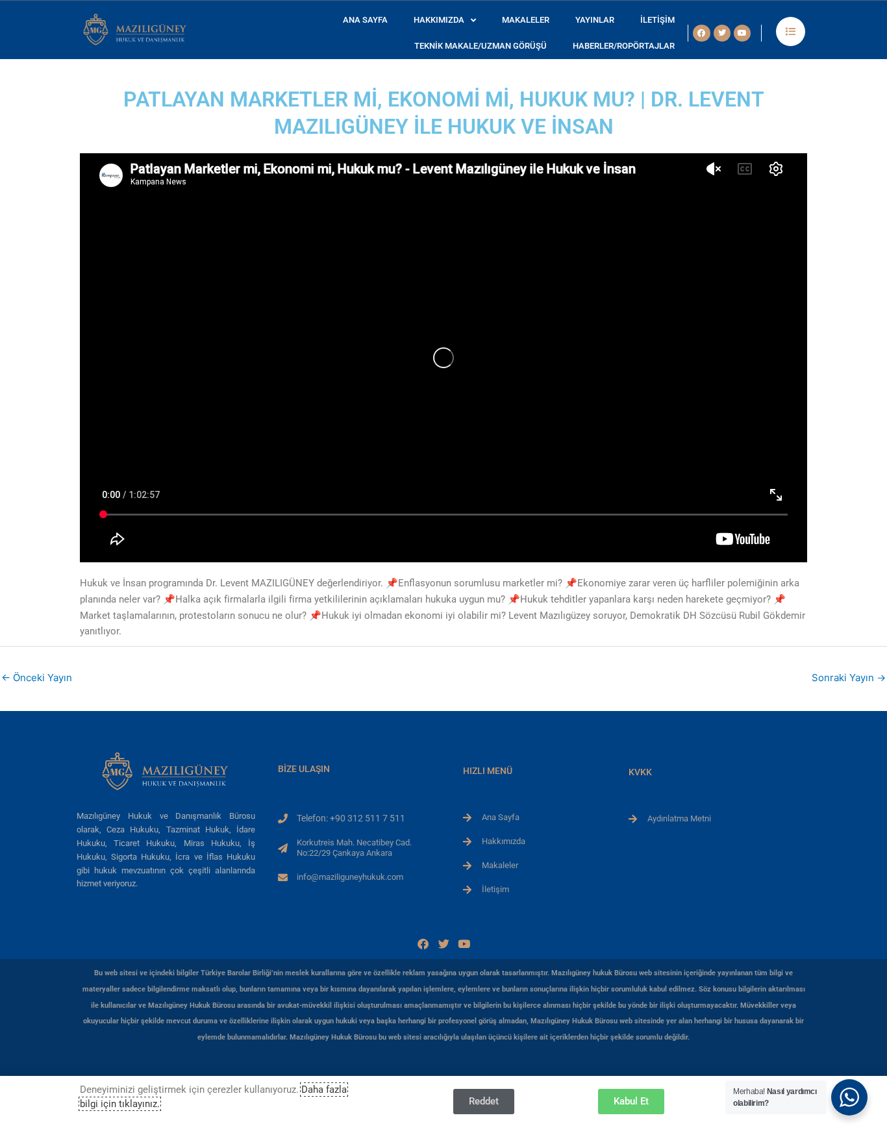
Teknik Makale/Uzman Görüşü (480, 46)
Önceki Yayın (36, 677)
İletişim (657, 20)
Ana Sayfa (365, 20)
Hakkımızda (439, 20)
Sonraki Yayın (849, 677)
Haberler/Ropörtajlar (624, 46)
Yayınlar (594, 20)
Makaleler (525, 20)
